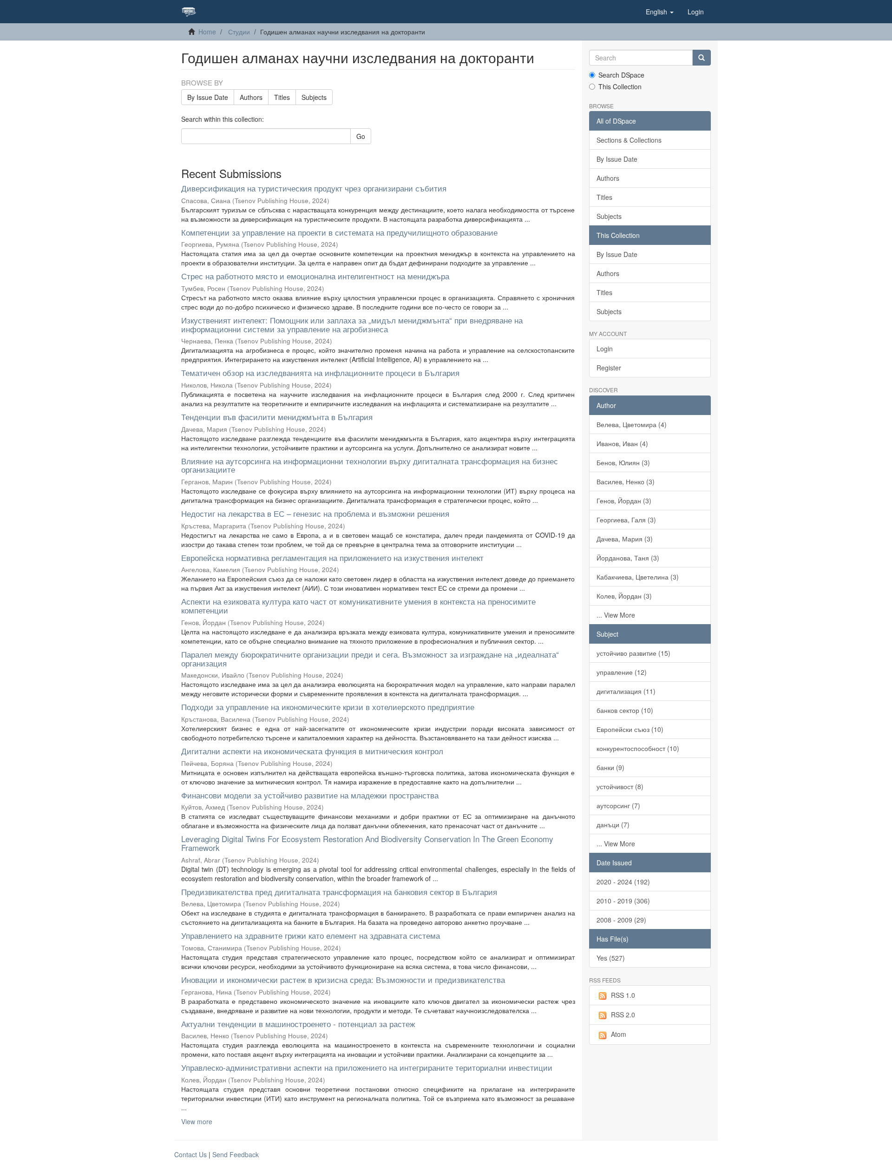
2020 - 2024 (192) (623, 881)
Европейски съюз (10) (630, 729)
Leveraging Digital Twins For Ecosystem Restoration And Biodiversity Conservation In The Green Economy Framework (367, 843)
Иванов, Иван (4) (622, 443)
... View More (616, 614)
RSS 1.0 (623, 995)
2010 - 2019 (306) (623, 900)
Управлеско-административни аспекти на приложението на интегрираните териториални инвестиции (366, 1067)
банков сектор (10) (625, 710)
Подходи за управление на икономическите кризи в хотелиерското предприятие (327, 706)
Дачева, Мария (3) (625, 538)
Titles (282, 97)
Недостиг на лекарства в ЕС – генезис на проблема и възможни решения (315, 513)
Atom (618, 1034)
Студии (239, 31)
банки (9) (610, 767)
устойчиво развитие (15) (633, 653)
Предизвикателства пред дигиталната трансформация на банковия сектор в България (339, 891)
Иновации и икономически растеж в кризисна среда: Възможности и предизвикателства (343, 979)
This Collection (620, 86)
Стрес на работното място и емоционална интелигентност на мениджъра (315, 276)
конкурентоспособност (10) (638, 748)
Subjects (314, 97)
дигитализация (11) (626, 691)
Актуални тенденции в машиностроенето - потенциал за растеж (298, 1023)
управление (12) (622, 672)
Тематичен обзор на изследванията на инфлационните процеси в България (320, 372)
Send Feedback (235, 1154)
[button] (660, 11)
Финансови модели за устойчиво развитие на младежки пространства (310, 795)
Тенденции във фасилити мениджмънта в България (277, 416)
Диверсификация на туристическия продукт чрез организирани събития (313, 188)
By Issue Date (207, 97)
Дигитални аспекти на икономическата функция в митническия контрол (312, 751)
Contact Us (190, 1154)
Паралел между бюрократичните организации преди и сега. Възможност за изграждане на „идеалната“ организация (370, 658)
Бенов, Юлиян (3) (623, 462)
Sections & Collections (629, 140)
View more (196, 1121)
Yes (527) (611, 957)
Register (609, 367)
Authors (251, 97)
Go (360, 136)
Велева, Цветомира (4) (632, 424)
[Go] (701, 58)
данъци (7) (613, 824)
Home (207, 31)
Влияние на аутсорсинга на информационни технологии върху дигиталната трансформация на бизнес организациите (369, 465)
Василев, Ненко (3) (626, 481)
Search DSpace (621, 74)
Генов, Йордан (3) (624, 500)
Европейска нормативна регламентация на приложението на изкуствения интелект (332, 557)
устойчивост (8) (620, 786)
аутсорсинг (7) (618, 805)
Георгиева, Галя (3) (626, 519)
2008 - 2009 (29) (621, 919)
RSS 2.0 (623, 1014)
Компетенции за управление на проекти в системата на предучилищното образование (339, 232)
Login (605, 348)
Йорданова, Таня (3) (628, 557)
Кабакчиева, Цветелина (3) (638, 576)
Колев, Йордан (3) (624, 595)
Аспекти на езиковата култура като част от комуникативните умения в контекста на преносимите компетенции (358, 605)
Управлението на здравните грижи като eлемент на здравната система (310, 935)
